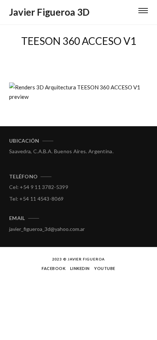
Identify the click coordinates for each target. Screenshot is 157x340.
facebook (53, 268)
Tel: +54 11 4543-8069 (36, 199)
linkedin (80, 268)
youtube (104, 268)
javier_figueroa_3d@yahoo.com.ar (47, 229)
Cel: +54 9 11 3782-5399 (38, 187)
